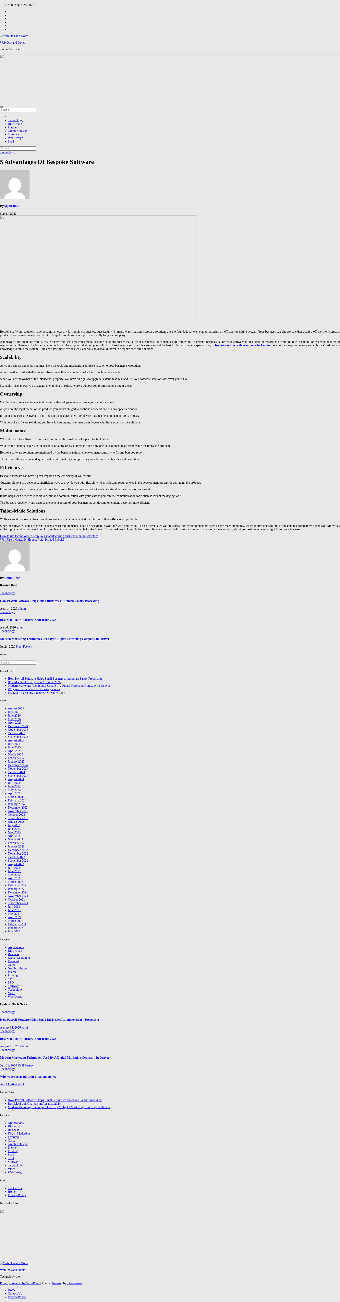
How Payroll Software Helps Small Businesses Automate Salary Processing (49, 601)
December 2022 (18, 850)
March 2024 (15, 797)
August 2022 (16, 864)
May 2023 (14, 832)
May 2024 (14, 789)
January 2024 (16, 804)
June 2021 (14, 910)
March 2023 (15, 839)
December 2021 (18, 892)
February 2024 (17, 800)
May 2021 (14, 913)
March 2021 (15, 920)
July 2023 (14, 825)
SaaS (11, 141)
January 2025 (16, 761)
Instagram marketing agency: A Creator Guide (36, 692)
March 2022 (15, 881)
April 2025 (14, 751)
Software (13, 134)
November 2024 (18, 768)
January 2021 (16, 927)
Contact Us (15, 1188)
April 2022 (14, 878)
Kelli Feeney (24, 646)
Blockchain (15, 123)
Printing (13, 975)
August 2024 (16, 779)
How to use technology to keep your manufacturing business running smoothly (49, 536)
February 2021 (17, 924)
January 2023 (16, 846)
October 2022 (16, 857)
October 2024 (16, 772)
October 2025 (16, 733)
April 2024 (14, 793)
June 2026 (14, 715)
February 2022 (17, 885)
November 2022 (18, 853)
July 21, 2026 (9, 1065)
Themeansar (74, 1283)
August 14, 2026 (11, 1027)
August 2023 (16, 821)
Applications (16, 947)
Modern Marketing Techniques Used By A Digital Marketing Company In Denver (54, 638)
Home (12, 1191)
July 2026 (14, 712)
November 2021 (18, 896)
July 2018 (14, 931)
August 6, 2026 (10, 1046)
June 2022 (14, 871)
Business (13, 954)
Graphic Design (18, 131)
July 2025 (14, 743)
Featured (13, 961)
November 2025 (18, 729)
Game (11, 964)
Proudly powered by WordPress (20, 1283)
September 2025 (18, 736)
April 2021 (14, 917)
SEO (11, 982)
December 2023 (18, 807)
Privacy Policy (17, 1195)
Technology (15, 120)
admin (22, 608)
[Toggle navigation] (1, 107)
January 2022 (16, 889)
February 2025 (17, 758)
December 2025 (18, 726)
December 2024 (18, 765)
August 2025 (16, 740)
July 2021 (14, 906)
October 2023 (16, 814)
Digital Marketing (19, 957)
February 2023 (17, 843)
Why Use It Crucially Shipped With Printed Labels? (32, 539)
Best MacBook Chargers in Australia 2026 (28, 619)
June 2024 (14, 786)
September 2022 (18, 860)
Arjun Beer (11, 206)
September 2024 (18, 775)
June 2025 (14, 747)
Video (11, 993)
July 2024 (14, 782)
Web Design (15, 138)
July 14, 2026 (9, 1084)
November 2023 (18, 811)
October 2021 (16, 899)
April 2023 (14, 835)
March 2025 (15, 754)
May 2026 (14, 719)
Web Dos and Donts (12, 42)
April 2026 (14, 722)
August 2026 (16, 708)
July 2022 (14, 867)
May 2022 (14, 874)
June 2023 (14, 828)
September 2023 (18, 818)
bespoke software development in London (243, 345)
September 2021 (18, 903)
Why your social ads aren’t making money (34, 689)
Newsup (57, 1283)
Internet (12, 127)
